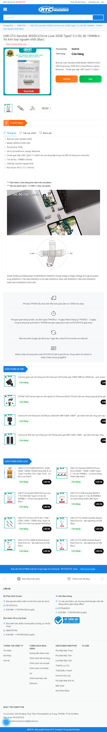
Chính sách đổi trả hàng (40, 658)
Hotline (66, 79)
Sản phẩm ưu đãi (14, 369)
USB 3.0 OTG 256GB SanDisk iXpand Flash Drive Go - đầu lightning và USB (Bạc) (86, 521)
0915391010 (20, 2)
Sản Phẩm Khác (63, 691)
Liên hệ (46, 482)
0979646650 (64, 608)
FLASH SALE (16, 123)
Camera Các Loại (63, 676)
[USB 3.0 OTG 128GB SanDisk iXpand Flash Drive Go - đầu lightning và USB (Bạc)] (9, 545)
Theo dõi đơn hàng (77, 2)
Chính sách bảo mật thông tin (38, 680)
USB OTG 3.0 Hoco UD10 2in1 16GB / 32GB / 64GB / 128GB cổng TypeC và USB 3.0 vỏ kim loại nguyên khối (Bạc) (34, 521)
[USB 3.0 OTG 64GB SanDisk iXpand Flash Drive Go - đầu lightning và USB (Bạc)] (62, 545)
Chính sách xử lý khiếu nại (39, 670)
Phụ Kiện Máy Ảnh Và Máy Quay (65, 683)
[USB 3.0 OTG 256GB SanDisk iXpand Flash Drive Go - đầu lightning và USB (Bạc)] (62, 523)
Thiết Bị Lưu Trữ (62, 666)
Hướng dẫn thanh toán (39, 653)
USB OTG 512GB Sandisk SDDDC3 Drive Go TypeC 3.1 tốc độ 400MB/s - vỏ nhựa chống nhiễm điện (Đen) (86, 496)
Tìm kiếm (7, 650)
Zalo (90, 79)
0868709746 (11, 630)
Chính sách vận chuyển (39, 663)
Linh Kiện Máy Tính (64, 660)
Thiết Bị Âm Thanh (64, 671)
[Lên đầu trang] (102, 723)
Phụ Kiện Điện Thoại (64, 650)
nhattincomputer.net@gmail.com (23, 721)
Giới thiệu (7, 655)
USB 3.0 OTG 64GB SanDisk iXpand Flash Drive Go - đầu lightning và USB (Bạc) (86, 543)
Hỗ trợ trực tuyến (88, 569)
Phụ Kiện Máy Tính (64, 655)
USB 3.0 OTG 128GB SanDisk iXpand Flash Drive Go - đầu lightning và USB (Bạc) (34, 543)
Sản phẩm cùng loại (16, 461)
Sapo (77, 729)
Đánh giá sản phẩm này (16, 44)
